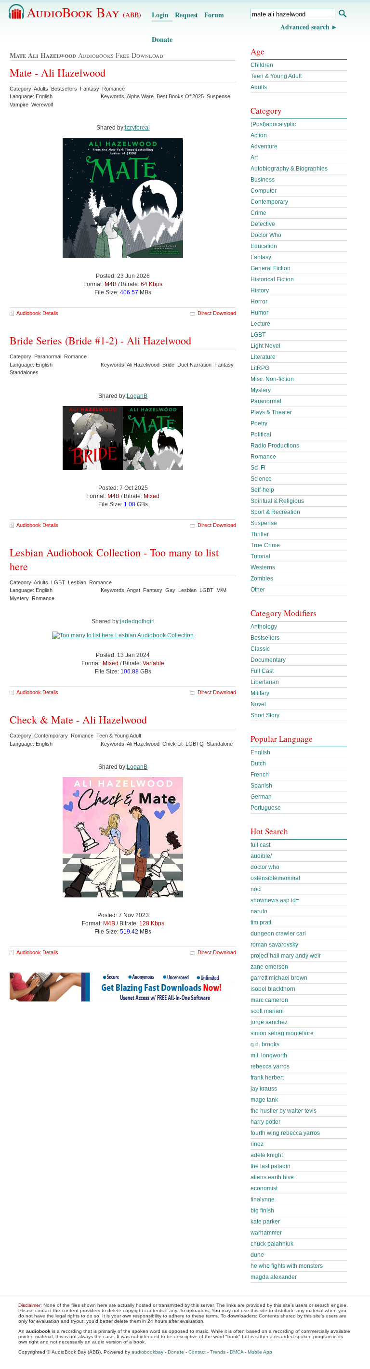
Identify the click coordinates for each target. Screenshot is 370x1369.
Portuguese (266, 807)
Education (264, 246)
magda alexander (274, 1277)
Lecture (260, 323)
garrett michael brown (279, 977)
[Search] (342, 15)
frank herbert (267, 1077)
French (260, 774)
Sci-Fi (258, 467)
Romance (263, 456)
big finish (262, 1210)
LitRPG (260, 368)
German (261, 796)
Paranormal (266, 401)
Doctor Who (266, 235)
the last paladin (271, 1166)
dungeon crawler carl (278, 933)
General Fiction (271, 268)
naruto (259, 911)
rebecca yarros (270, 1066)
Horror (259, 301)
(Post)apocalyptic (273, 124)
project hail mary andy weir (286, 955)
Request (186, 15)
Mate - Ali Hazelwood (58, 72)
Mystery (261, 390)
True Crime (265, 545)
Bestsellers (265, 637)
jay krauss (264, 1088)
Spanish (261, 785)
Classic (260, 648)
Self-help (262, 490)
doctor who (265, 867)
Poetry (259, 423)
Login (160, 15)
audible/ (261, 856)
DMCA (236, 1352)
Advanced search (305, 27)
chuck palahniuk (272, 1243)
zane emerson (269, 966)
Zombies (262, 578)
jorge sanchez (269, 1022)
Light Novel (265, 345)
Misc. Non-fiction (272, 379)
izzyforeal (137, 127)
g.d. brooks (265, 1044)
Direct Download (217, 313)
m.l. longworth (269, 1055)
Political (261, 434)
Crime (258, 213)
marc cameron (269, 1000)
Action (259, 135)
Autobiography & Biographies (289, 168)
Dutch (258, 763)
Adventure (264, 146)
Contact (197, 1352)
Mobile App (260, 1352)
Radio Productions (275, 445)
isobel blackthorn (273, 989)
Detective (263, 224)
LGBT (258, 334)
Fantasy (261, 257)
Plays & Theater (271, 412)
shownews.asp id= (275, 900)
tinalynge (263, 1199)
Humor (259, 312)
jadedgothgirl (137, 621)
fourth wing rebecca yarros (285, 1133)
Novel (258, 704)
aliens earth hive (272, 1177)
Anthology (264, 626)
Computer (264, 190)
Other (258, 589)
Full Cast (262, 671)
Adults (259, 87)
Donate (162, 39)
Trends (217, 1352)
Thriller (260, 534)
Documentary (268, 660)
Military (260, 693)
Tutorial (260, 556)
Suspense (264, 523)
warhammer (266, 1232)
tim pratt (261, 922)
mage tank (264, 1099)
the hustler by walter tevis (284, 1110)
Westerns (263, 567)
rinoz (257, 1144)
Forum (214, 15)
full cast (260, 845)
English (260, 752)
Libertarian (265, 682)
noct (256, 889)
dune (257, 1254)
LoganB (137, 396)
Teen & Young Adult (276, 76)
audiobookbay (147, 1352)
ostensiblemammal (275, 878)
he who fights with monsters (287, 1266)
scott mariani (267, 1011)
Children (262, 65)
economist (264, 1188)
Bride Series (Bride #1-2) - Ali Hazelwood (100, 340)
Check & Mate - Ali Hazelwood (78, 719)
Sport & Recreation (275, 512)
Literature (263, 357)
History (260, 290)
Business (263, 179)
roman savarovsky (274, 944)
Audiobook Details (37, 313)
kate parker (265, 1221)
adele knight (267, 1155)
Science (261, 478)
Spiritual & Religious (277, 501)
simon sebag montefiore (282, 1033)
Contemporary (269, 201)
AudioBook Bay (83, 12)
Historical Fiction (272, 279)
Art (254, 157)
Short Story (265, 715)
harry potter (265, 1122)
